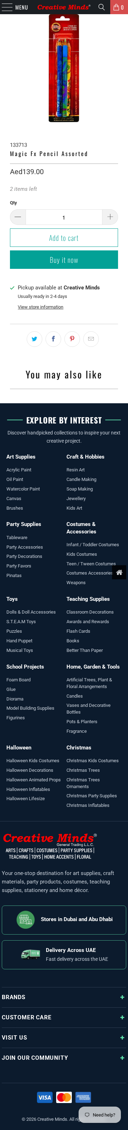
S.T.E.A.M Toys (21, 621)
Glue (11, 689)
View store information (40, 307)
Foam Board (18, 679)
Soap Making (79, 489)
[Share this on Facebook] (53, 339)
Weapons (76, 582)
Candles (74, 696)
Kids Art (74, 508)
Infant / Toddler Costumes (92, 544)
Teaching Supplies (88, 599)
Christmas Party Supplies (91, 795)
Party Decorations (24, 556)
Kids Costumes (81, 554)
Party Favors (18, 566)
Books (72, 640)
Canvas (13, 498)
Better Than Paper (84, 650)
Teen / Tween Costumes (91, 563)
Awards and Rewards (87, 621)
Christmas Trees (83, 770)
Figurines (15, 717)
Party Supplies (23, 524)
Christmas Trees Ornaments (83, 783)
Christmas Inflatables (88, 805)
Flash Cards (78, 631)
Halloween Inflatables (28, 789)
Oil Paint (14, 479)
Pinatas (14, 575)
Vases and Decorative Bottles (88, 709)
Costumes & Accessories (81, 527)
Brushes (14, 508)
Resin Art (75, 469)
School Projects (25, 667)
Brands (14, 997)
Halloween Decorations (29, 770)
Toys (12, 599)
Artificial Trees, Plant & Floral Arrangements (89, 683)
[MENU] (3, 7)
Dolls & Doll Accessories (31, 612)
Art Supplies (21, 457)
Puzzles (14, 631)
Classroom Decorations (90, 612)
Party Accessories (24, 547)
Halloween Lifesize (25, 798)
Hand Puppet (19, 640)
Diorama (14, 699)
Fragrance (76, 731)
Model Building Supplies (30, 708)
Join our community (35, 1057)
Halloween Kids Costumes (32, 760)
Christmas (78, 747)
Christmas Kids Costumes (92, 760)
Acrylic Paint (18, 469)
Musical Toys (19, 650)
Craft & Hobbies (85, 457)
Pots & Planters (81, 721)
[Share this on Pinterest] (72, 339)
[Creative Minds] (64, 7)
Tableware (16, 537)
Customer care (26, 1017)
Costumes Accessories (89, 573)
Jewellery (76, 498)
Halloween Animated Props (33, 779)
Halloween (18, 747)
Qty (13, 202)
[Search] (101, 7)
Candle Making (81, 479)
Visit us (14, 1037)
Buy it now (64, 259)
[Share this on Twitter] (34, 339)
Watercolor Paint (23, 489)
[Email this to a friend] (91, 339)
